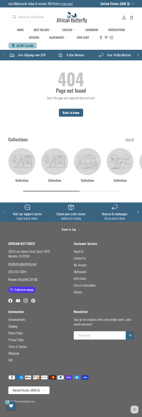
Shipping (12, 326)
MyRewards (80, 271)
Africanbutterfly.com (25, 401)
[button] (131, 17)
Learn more (67, 3)
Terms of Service (17, 346)
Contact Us (80, 258)
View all (130, 139)
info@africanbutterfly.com (22, 264)
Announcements (16, 319)
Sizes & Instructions (85, 285)
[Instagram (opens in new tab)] (111, 37)
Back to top (69, 229)
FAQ (10, 360)
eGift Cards (80, 278)
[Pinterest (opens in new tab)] (106, 37)
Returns (78, 292)
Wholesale (13, 353)
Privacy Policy (16, 339)
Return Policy (15, 333)
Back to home (71, 112)
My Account (80, 265)
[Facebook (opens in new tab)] (101, 37)
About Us (78, 251)
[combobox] (29, 17)
